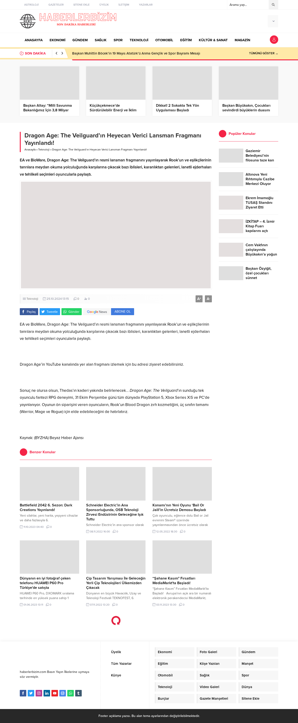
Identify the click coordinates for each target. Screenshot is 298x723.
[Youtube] (54, 693)
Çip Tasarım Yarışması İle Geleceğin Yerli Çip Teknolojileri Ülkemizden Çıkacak (116, 583)
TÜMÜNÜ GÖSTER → (263, 53)
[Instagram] (39, 693)
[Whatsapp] (70, 693)
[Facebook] (23, 693)
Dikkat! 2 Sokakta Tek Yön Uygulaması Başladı (177, 108)
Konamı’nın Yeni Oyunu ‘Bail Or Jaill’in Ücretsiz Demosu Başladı (179, 507)
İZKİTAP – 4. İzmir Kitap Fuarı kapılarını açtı (260, 226)
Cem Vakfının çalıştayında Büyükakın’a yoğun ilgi (261, 252)
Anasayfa (30, 149)
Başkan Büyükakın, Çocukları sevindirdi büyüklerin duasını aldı (246, 110)
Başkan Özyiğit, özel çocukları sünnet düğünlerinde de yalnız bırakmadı (259, 278)
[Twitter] (31, 693)
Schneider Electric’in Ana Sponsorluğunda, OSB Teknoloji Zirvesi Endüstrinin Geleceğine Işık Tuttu (114, 512)
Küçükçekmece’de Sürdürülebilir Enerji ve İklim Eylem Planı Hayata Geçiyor (113, 110)
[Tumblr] (78, 693)
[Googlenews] (62, 693)
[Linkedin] (47, 693)
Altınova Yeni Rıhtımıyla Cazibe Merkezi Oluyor (260, 179)
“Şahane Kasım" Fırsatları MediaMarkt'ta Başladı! (173, 580)
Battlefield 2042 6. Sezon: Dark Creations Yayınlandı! (46, 507)
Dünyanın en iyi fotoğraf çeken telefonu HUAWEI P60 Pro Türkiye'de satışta (45, 583)
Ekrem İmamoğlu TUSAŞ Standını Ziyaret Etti (259, 203)
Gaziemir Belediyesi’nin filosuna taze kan (260, 156)
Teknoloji (44, 149)
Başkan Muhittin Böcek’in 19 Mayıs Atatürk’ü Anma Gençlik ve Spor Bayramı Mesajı (136, 53)
